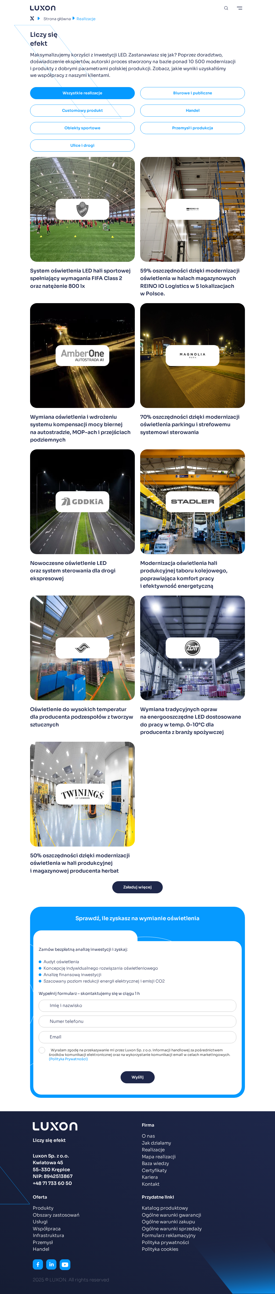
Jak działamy (156, 1143)
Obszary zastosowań (56, 1215)
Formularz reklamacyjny (169, 1235)
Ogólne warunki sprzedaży (172, 1229)
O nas (148, 1136)
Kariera (150, 1177)
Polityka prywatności (165, 1242)
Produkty (43, 1208)
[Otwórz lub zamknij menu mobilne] (239, 8)
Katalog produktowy (165, 1208)
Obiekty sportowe (82, 128)
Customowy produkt (82, 110)
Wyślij (138, 1077)
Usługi (40, 1222)
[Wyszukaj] (226, 8)
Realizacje (153, 1150)
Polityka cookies (160, 1249)
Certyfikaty (154, 1170)
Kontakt (151, 1184)
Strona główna (57, 18)
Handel (193, 110)
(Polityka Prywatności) (68, 1059)
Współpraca (47, 1229)
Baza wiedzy (155, 1163)
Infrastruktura (48, 1235)
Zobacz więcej (82, 235)
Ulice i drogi (82, 145)
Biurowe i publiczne (192, 93)
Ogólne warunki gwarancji (171, 1215)
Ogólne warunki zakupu (168, 1222)
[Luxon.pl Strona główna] (42, 8)
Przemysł (43, 1242)
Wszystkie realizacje (82, 93)
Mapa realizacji (159, 1157)
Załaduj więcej (137, 887)
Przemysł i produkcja (192, 128)
